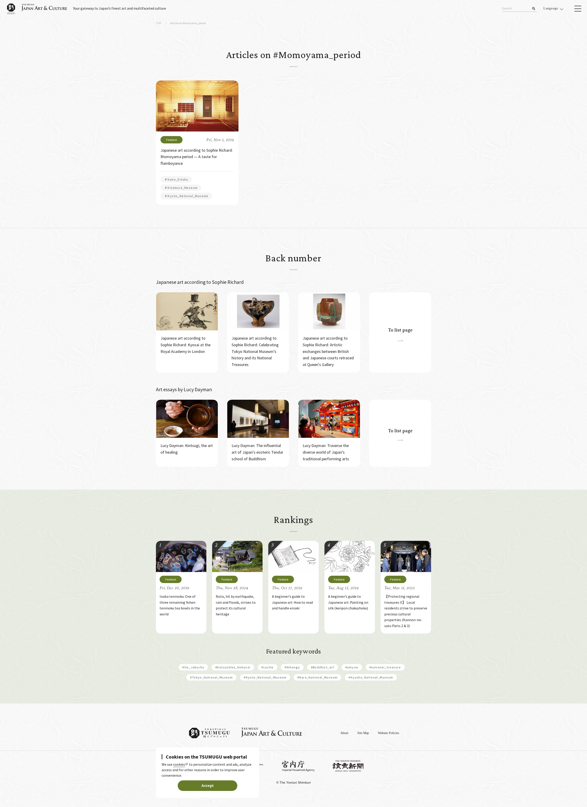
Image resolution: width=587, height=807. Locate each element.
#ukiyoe (351, 667)
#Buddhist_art (322, 667)
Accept (207, 786)
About (344, 733)
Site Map (363, 733)
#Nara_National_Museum (317, 677)
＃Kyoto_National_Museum (186, 196)
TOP (158, 23)
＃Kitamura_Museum (181, 188)
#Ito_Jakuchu (193, 667)
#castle (267, 667)
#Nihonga (292, 667)
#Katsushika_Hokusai (232, 667)
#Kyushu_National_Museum (371, 677)
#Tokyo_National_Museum (211, 677)
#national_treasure (385, 667)
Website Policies (388, 733)
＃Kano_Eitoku (176, 179)
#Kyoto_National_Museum (265, 677)
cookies (179, 764)
